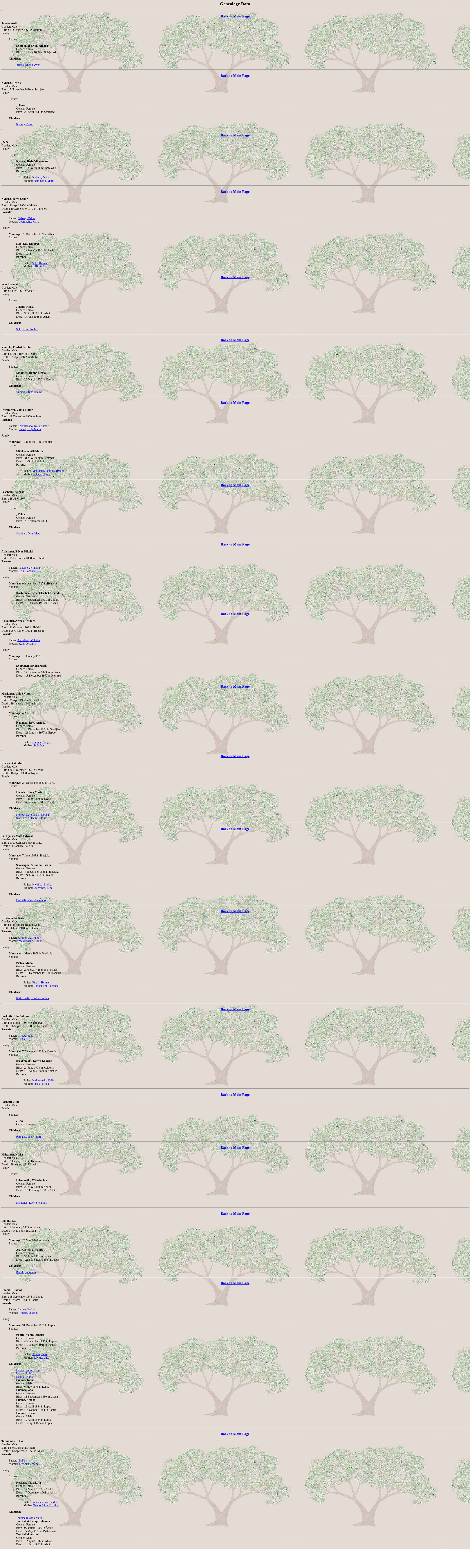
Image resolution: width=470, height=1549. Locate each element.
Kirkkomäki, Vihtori (29, 937)
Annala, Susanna (28, 1312)
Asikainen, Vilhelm (28, 567)
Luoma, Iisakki (26, 1309)
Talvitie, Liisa (41, 1357)
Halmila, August (41, 742)
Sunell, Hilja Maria (30, 429)
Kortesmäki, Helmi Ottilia (31, 818)
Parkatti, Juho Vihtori (28, 1136)
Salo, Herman (40, 263)
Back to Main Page (235, 16)
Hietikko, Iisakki (42, 884)
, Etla (22, 1038)
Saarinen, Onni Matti (28, 533)
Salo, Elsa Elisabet (27, 329)
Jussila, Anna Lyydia (28, 64)
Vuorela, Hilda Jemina (29, 391)
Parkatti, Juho (25, 1035)
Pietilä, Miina (41, 1083)
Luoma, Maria (24, 1376)
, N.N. (21, 1460)
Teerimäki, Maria (29, 1463)
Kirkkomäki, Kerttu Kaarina (32, 998)
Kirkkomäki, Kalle (43, 1080)
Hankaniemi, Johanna (46, 985)
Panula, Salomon (26, 1272)
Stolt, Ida (38, 745)
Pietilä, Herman (41, 982)
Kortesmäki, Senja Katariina (32, 814)
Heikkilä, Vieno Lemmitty (31, 900)
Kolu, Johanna (27, 571)
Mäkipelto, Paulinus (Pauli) (48, 470)
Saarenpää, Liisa (43, 887)
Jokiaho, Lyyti (41, 474)
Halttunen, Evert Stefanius (31, 1202)
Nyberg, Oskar (24, 124)
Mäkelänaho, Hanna (30, 940)
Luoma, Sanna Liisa (27, 1370)
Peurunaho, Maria (43, 180)
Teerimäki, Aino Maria (29, 1517)
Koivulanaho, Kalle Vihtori (33, 426)
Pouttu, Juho (39, 1354)
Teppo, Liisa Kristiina (46, 1505)
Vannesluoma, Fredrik (45, 1502)
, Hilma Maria (41, 266)
